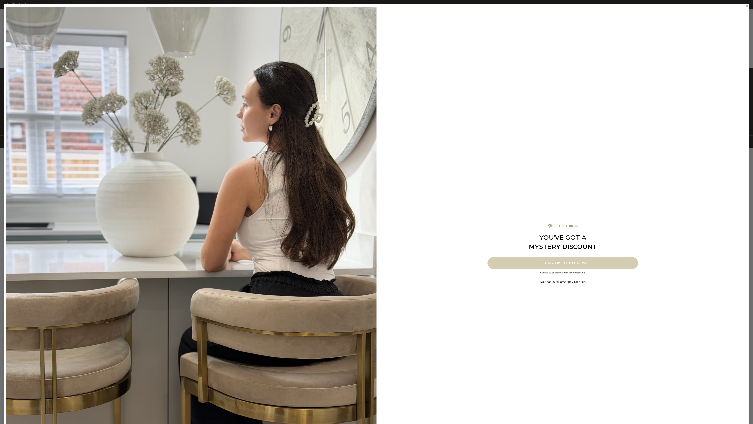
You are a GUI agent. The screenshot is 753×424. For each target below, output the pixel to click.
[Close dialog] (747, 5)
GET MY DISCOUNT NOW (563, 263)
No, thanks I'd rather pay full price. (563, 282)
